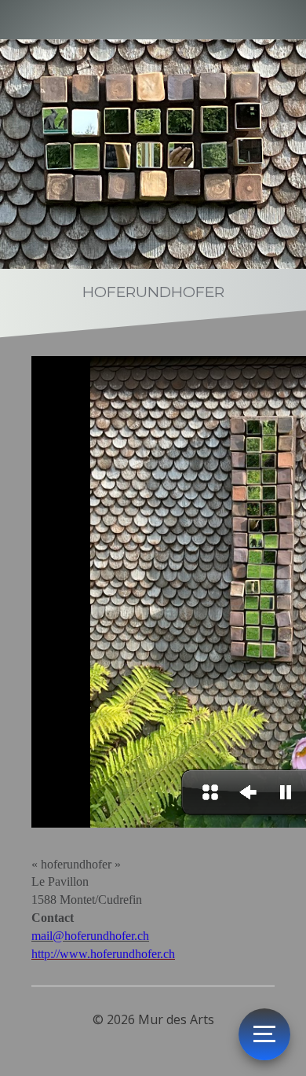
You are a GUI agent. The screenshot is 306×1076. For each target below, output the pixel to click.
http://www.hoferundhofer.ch (103, 953)
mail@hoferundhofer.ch (90, 935)
